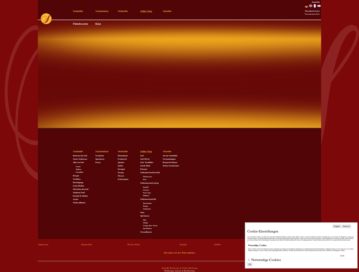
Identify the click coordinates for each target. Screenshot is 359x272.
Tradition (76, 179)
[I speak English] (311, 7)
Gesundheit (79, 172)
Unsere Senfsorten (80, 159)
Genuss (78, 166)
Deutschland (122, 156)
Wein (142, 212)
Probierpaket (123, 179)
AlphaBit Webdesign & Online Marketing (180, 268)
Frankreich (122, 159)
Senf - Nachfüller (146, 162)
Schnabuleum (101, 11)
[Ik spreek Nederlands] (319, 7)
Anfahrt (217, 244)
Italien (120, 166)
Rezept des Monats (170, 162)
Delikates (146, 195)
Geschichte (99, 156)
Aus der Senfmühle (170, 156)
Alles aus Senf (78, 162)
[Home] (46, 23)
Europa (121, 172)
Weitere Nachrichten (171, 166)
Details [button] (342, 255)
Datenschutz (86, 244)
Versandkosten (146, 232)
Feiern (98, 162)
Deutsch (346, 226)
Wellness (78, 169)
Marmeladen (147, 203)
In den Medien (78, 186)
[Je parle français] (315, 7)
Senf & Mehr (145, 166)
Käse (98, 23)
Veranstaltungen (169, 159)
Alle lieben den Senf (80, 189)
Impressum (43, 244)
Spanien (121, 162)
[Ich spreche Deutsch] (306, 7)
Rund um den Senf (80, 156)
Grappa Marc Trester (150, 225)
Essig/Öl (146, 187)
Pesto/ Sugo (147, 193)
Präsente (143, 169)
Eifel (144, 220)
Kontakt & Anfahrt (80, 196)
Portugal (121, 169)
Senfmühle (78, 11)
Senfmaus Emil (79, 192)
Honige (145, 206)
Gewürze (146, 190)
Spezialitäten (147, 228)
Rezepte (76, 176)
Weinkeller (123, 11)
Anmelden (316, 2)
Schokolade (147, 209)
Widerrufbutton (79, 203)
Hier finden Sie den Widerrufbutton (179, 252)
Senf (142, 156)
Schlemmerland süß (148, 199)
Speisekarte (99, 159)
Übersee (121, 176)
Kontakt (183, 244)
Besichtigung (78, 182)
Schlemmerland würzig (149, 183)
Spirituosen (144, 216)
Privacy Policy (133, 244)
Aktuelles (167, 11)
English (337, 226)
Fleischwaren (80, 23)
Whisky (145, 223)
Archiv (75, 199)
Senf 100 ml (144, 159)
